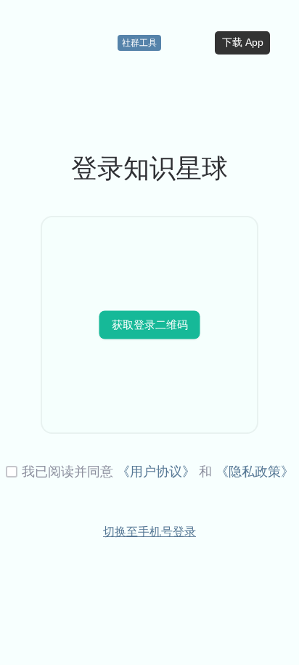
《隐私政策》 (255, 471)
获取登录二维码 (150, 324)
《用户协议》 (156, 471)
